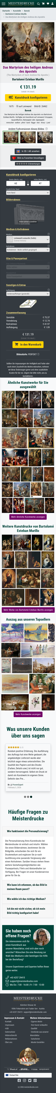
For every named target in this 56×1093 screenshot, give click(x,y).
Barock (27, 11)
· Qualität (33, 1028)
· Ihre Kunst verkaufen (39, 1025)
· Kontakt (7, 1021)
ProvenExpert (17, 785)
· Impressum (9, 1025)
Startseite (6, 11)
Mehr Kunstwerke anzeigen (28, 714)
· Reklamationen (10, 1039)
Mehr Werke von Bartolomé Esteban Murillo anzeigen (28, 610)
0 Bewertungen (34, 164)
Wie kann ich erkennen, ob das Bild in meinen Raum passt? (27, 887)
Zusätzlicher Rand (12, 189)
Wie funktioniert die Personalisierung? (28, 831)
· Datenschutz (9, 1032)
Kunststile (17, 11)
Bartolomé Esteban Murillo (16, 14)
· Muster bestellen (37, 1042)
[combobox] (28, 193)
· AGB (6, 1028)
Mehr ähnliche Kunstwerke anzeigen (28, 517)
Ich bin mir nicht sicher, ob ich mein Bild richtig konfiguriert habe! (26, 911)
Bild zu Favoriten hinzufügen (30, 158)
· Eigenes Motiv (36, 1021)
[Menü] (3, 4)
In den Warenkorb (29, 344)
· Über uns (8, 1042)
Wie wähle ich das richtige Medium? (26, 899)
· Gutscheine (35, 1039)
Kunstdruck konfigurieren (30, 97)
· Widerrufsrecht (10, 1035)
